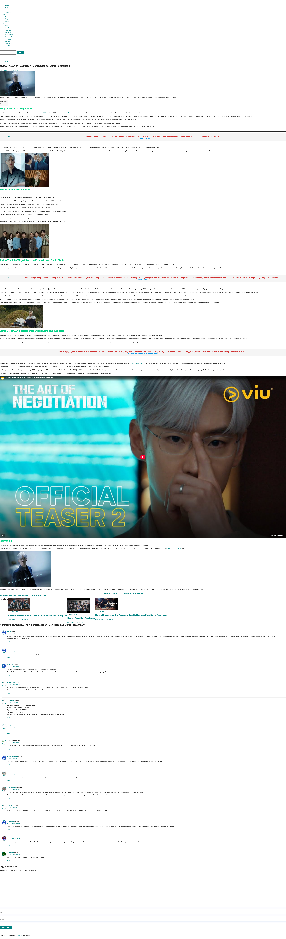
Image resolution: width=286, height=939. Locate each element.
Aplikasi (7, 21)
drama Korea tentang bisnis (173, 548)
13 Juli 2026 (108, 619)
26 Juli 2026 (80, 622)
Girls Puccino (8, 32)
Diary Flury (8, 28)
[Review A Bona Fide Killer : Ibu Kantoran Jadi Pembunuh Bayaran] (19, 604)
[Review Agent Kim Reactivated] (78, 605)
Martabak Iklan (9, 34)
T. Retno (9, 649)
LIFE (3, 23)
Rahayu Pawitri (11, 725)
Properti (7, 5)
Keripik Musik (8, 37)
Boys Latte (7, 25)
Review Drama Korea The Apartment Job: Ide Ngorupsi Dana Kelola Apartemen (130, 615)
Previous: (123, 593)
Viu (69, 112)
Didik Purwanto (12, 619)
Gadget (7, 19)
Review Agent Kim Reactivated (81, 618)
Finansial (7, 3)
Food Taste (8, 30)
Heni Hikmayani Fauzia (13, 772)
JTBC (44, 112)
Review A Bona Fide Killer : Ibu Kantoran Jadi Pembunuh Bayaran (37, 615)
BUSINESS (5, 1)
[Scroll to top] (0, 937)
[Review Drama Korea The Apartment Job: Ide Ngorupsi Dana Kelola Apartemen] (106, 603)
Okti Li (9, 631)
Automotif (7, 10)
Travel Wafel (8, 45)
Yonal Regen (10, 664)
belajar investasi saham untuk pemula (238, 370)
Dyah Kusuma (11, 821)
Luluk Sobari (10, 805)
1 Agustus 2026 (22, 619)
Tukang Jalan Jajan (12, 756)
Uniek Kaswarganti (12, 837)
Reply (8, 641)
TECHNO (4, 14)
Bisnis (6, 16)
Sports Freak (8, 43)
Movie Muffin (8, 39)
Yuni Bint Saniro (11, 682)
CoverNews (19, 935)
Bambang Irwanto (12, 787)
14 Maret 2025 (12, 70)
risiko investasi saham (136, 363)
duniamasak (10, 852)
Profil (6, 7)
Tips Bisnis (8, 12)
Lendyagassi (10, 700)
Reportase (7, 41)
